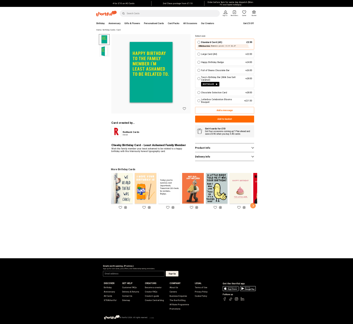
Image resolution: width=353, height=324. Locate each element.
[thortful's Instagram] (236, 300)
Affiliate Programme (179, 304)
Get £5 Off (248, 23)
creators (150, 283)
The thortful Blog (178, 300)
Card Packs (173, 23)
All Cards (108, 296)
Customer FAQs (129, 287)
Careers (173, 292)
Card (119, 30)
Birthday (100, 23)
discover (109, 283)
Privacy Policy (201, 292)
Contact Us (127, 296)
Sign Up (172, 274)
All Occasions (190, 23)
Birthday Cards (109, 30)
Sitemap (126, 300)
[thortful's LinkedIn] (242, 300)
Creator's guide (152, 296)
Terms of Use (201, 287)
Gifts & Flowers (132, 23)
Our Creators (207, 23)
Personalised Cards (154, 23)
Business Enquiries (178, 296)
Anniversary (115, 23)
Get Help (127, 283)
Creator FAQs (151, 292)
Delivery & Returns (130, 292)
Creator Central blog (154, 300)
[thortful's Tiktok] (231, 300)
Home (98, 30)
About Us (174, 287)
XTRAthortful (110, 300)
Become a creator (153, 287)
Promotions (175, 309)
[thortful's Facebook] (225, 300)
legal (198, 283)
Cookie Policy (201, 296)
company (175, 283)
